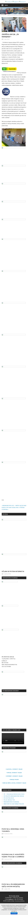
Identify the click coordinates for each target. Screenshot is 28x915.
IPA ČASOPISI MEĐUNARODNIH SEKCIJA (14, 796)
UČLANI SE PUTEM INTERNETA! (13, 571)
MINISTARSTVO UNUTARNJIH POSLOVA (14, 804)
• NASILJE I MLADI (14, 779)
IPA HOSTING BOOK (9, 798)
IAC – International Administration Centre (14, 794)
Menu (6, 5)
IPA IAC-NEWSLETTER (9, 800)
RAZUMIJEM (14, 913)
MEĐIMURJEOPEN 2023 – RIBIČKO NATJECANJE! (14, 505)
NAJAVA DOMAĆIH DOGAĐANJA (10, 807)
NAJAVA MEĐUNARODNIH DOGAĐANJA (12, 863)
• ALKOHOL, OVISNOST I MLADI (14, 769)
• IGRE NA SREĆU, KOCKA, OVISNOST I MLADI (14, 783)
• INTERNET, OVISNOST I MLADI (14, 776)
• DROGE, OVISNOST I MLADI (14, 772)
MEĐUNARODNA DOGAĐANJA (11, 802)
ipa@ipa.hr (10, 899)
